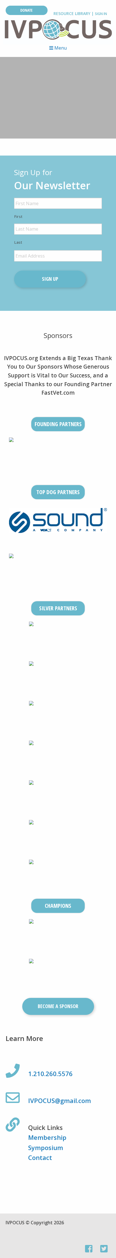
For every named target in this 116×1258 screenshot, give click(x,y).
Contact (40, 1157)
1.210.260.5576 (50, 1073)
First (18, 216)
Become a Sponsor (58, 1006)
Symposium (45, 1147)
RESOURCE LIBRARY (71, 13)
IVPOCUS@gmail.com (59, 1100)
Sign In (101, 14)
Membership (47, 1137)
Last (18, 242)
